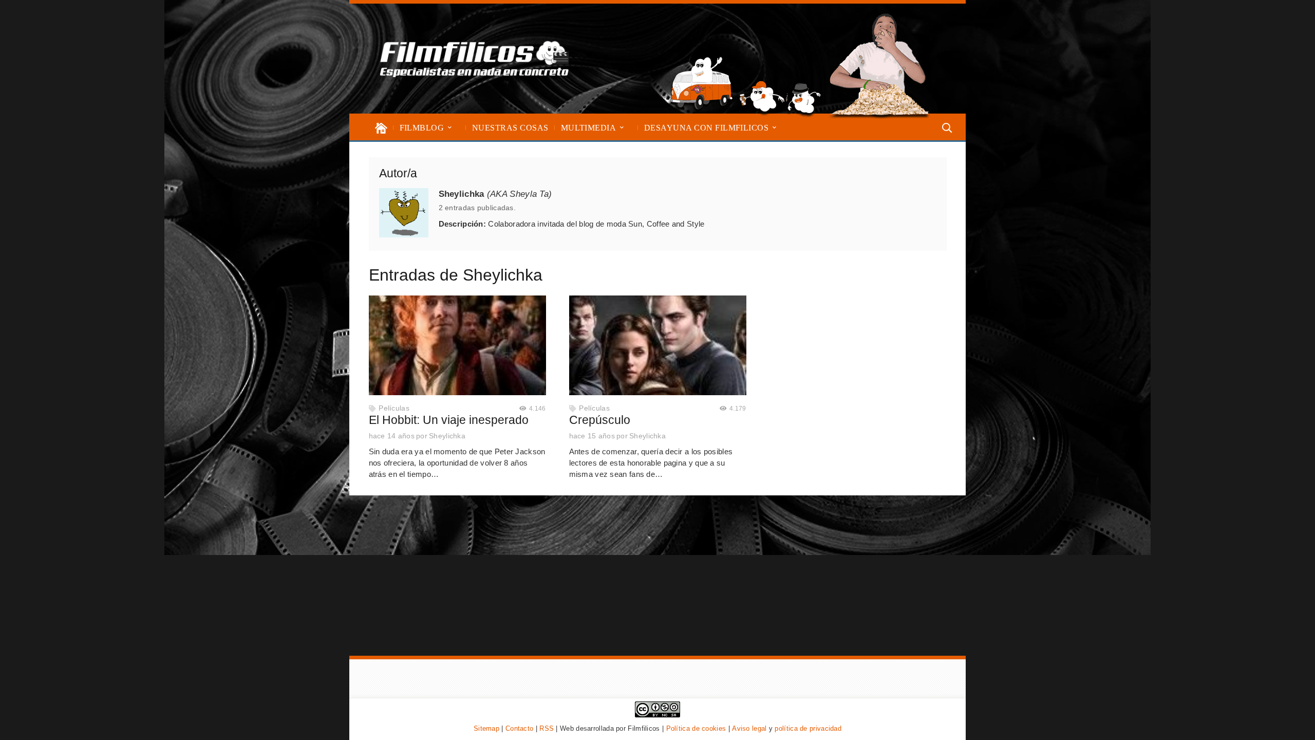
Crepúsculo (599, 420)
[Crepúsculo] (657, 345)
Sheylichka (447, 436)
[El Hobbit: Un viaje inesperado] (457, 345)
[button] (450, 128)
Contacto (519, 728)
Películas (394, 408)
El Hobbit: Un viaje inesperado (449, 420)
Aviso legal (749, 728)
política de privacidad (808, 728)
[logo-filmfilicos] (474, 58)
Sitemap (486, 728)
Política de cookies (696, 728)
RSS (546, 728)
